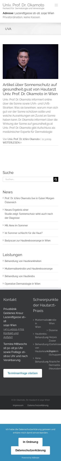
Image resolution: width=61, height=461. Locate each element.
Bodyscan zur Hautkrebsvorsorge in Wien (27, 240)
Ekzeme (52, 330)
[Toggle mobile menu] (56, 5)
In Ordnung (30, 442)
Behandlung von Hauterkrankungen (38, 348)
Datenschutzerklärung (37, 405)
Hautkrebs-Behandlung (38, 335)
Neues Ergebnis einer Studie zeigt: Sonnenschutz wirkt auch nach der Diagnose (29, 213)
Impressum (18, 405)
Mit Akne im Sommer (16, 225)
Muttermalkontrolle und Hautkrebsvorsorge (29, 268)
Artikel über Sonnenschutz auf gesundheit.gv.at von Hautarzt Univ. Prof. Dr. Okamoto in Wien (30, 89)
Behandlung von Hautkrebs (20, 276)
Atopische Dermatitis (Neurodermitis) (52, 365)
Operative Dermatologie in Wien (22, 283)
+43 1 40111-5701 (13, 329)
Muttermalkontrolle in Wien (38, 323)
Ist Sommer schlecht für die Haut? (24, 233)
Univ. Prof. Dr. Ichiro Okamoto (24, 139)
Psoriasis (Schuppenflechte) (52, 353)
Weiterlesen (11, 142)
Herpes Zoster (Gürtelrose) (52, 341)
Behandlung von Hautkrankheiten (23, 261)
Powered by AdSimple (30, 458)
